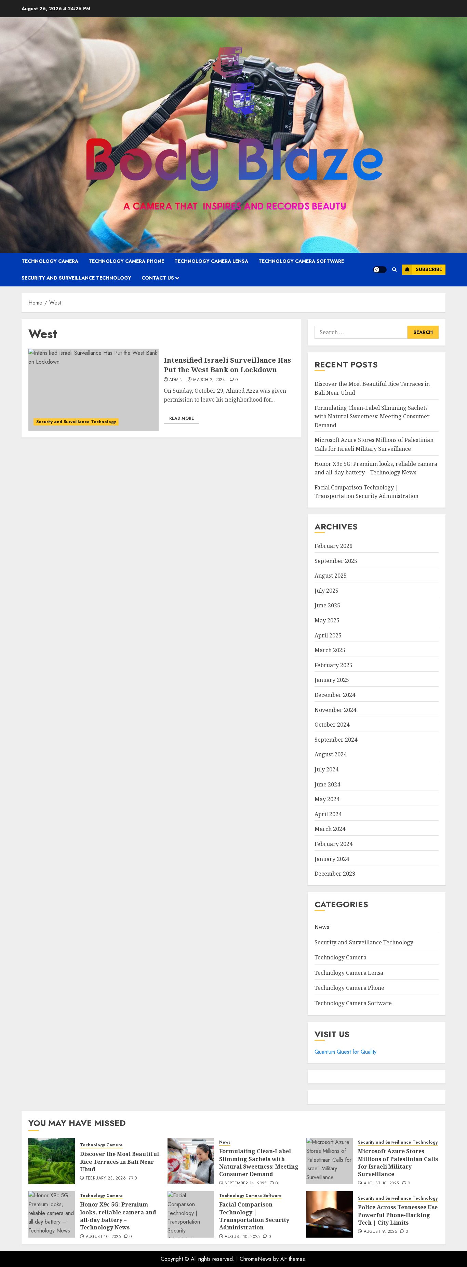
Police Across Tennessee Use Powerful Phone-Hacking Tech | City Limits (398, 1214)
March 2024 (330, 829)
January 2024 (332, 859)
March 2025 (330, 650)
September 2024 (336, 739)
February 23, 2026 (106, 1178)
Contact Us (158, 277)
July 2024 (326, 769)
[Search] (394, 269)
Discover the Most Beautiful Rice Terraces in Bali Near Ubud (119, 1161)
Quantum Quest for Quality (345, 1052)
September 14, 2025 (245, 1183)
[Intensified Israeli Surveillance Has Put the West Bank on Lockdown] (93, 390)
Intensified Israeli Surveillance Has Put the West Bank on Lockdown (227, 364)
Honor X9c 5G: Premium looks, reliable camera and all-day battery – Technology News (118, 1216)
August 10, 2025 (381, 1183)
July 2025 (326, 590)
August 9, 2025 (380, 1232)
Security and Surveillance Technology (76, 277)
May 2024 (327, 799)
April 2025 (328, 635)
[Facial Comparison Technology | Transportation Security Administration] (191, 1214)
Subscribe (429, 269)
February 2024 (333, 844)
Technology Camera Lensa (211, 261)
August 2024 (331, 754)
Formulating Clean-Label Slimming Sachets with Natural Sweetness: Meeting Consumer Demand (372, 416)
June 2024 (327, 784)
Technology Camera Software (301, 261)
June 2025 (327, 605)
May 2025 (327, 620)
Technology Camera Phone (126, 261)
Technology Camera (50, 261)
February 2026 (333, 546)
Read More (181, 418)
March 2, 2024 (209, 380)
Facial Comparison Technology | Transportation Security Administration (366, 492)
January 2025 (332, 680)
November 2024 (335, 710)
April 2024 (328, 814)
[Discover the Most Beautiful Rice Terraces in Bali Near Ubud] (51, 1161)
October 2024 (332, 724)
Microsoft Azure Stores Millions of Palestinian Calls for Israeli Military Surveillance (398, 1162)
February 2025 (333, 665)
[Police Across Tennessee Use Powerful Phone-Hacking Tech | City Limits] (329, 1214)
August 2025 (331, 575)
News (322, 927)
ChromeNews (255, 1259)
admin (176, 380)
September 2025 (336, 561)
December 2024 (335, 695)
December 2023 (335, 873)
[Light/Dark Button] (380, 269)
